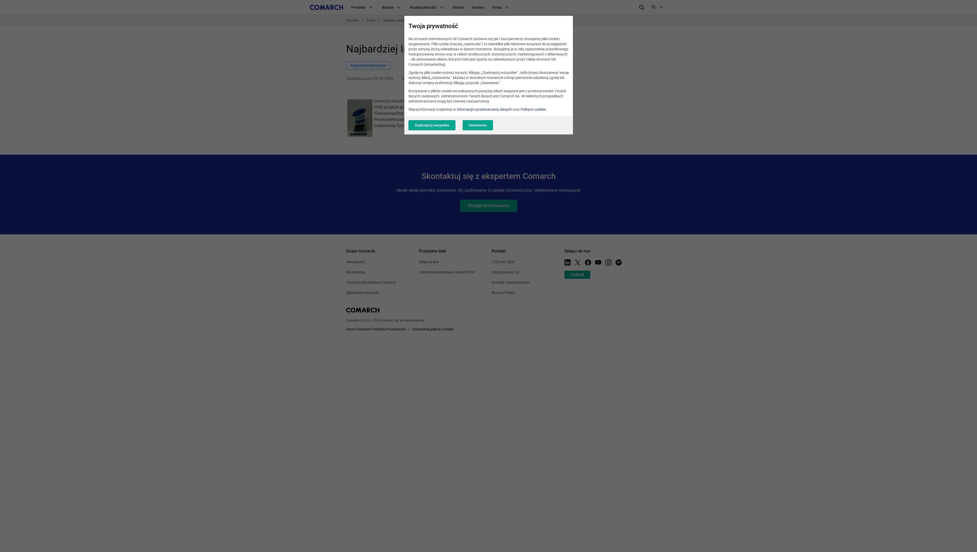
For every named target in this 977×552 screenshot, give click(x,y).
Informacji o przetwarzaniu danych (484, 109)
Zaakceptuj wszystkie (432, 125)
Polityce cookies (533, 109)
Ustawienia (478, 125)
